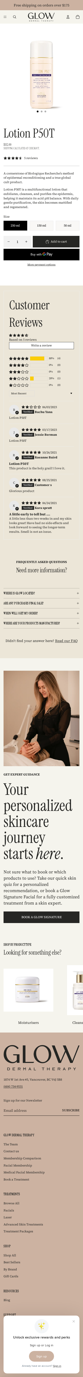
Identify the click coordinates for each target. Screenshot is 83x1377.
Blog (7, 1300)
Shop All (10, 1255)
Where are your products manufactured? (32, 623)
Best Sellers (12, 1262)
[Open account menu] (68, 17)
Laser (8, 1217)
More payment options (41, 264)
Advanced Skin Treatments (23, 1224)
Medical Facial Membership (24, 1172)
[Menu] (5, 17)
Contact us (11, 1151)
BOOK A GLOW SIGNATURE (41, 917)
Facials (9, 1210)
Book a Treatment (16, 1179)
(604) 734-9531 (13, 1086)
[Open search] (14, 17)
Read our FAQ (66, 640)
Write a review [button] (41, 345)
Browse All (11, 1203)
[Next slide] (74, 995)
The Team (11, 1144)
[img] (31, 407)
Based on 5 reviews (23, 339)
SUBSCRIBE (70, 1110)
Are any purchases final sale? (24, 603)
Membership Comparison (22, 1158)
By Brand (10, 1269)
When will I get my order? (21, 613)
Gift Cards (11, 1276)
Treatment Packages (18, 1231)
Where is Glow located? (19, 593)
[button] (19, 358)
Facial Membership (18, 1165)
